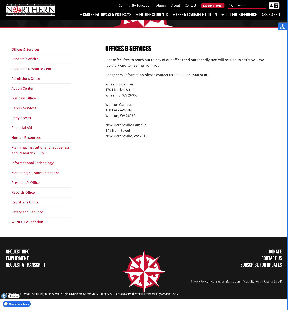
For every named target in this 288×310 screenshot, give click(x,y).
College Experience (240, 15)
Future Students (153, 15)
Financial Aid (21, 128)
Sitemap (25, 294)
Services (11, 294)
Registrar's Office (24, 202)
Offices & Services (25, 49)
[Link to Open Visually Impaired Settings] (4, 296)
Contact (190, 5)
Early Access (21, 118)
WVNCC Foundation (27, 222)
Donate (275, 252)
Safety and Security (27, 212)
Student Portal (213, 6)
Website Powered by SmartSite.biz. (157, 294)
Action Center (22, 88)
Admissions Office (25, 78)
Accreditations (252, 281)
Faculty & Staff (273, 281)
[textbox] (248, 5)
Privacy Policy (199, 281)
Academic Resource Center (33, 69)
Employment (17, 258)
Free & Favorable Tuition (196, 15)
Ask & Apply (271, 15)
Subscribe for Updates (261, 265)
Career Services (23, 108)
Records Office (23, 192)
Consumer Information (225, 281)
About (175, 5)
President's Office (25, 182)
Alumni (161, 5)
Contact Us (271, 258)
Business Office (23, 98)
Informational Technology (32, 163)
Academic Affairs (24, 59)
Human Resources (26, 137)
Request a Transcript (26, 265)
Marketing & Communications (35, 173)
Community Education (135, 5)
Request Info (17, 252)
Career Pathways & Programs (106, 15)
